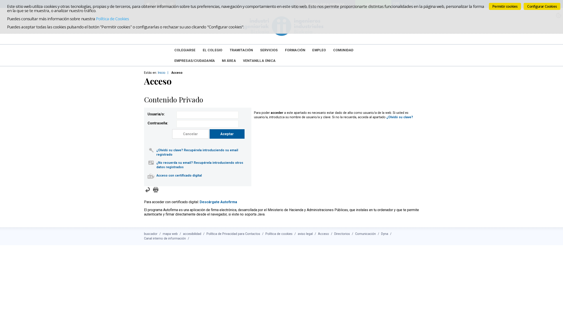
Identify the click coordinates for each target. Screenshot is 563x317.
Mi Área (229, 61)
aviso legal (305, 234)
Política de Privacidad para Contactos (233, 234)
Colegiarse (185, 50)
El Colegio (213, 50)
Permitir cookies (504, 6)
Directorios (342, 234)
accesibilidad (192, 234)
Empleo (319, 50)
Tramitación (241, 50)
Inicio (161, 73)
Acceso (323, 234)
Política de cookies (278, 234)
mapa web (170, 234)
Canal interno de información (165, 238)
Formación (295, 50)
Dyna (384, 234)
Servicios (269, 50)
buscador (150, 234)
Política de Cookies (112, 18)
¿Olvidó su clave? (399, 117)
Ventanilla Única (259, 61)
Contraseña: (158, 123)
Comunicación (365, 234)
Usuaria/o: (156, 114)
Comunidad (343, 50)
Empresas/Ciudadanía (194, 61)
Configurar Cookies (542, 6)
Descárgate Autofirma (218, 202)
